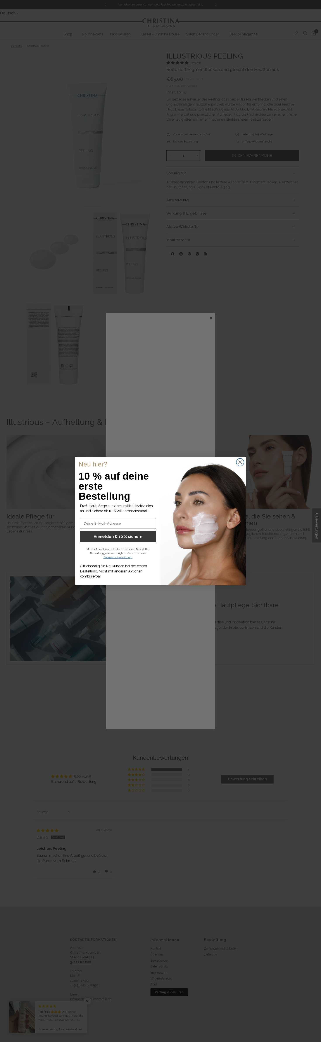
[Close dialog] (240, 462)
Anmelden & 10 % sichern (118, 536)
